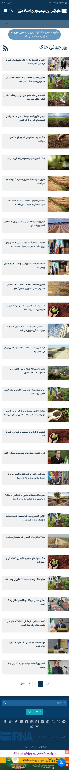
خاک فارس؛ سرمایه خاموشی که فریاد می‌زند (26, 159)
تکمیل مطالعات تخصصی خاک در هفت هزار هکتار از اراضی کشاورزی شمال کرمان (26, 286)
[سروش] (26, 722)
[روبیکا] (53, 722)
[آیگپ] (37, 722)
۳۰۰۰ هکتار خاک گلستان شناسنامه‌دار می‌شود (25, 537)
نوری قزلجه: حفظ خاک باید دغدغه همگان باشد (24, 453)
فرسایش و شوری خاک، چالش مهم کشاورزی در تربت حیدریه (24, 349)
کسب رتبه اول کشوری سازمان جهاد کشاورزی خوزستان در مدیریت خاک (26, 307)
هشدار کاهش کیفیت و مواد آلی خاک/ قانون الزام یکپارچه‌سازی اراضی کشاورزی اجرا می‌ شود (24, 413)
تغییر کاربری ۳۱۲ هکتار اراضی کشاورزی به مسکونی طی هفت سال (27, 371)
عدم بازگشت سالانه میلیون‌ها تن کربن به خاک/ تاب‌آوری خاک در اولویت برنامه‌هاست (25, 497)
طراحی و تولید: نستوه (33, 747)
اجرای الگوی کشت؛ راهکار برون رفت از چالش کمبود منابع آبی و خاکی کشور (25, 118)
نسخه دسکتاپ (34, 712)
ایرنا (39, 11)
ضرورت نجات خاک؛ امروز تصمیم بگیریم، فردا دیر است (25, 181)
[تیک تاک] (10, 722)
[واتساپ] (32, 727)
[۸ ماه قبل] (58, 120)
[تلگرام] (64, 722)
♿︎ (61, 762)
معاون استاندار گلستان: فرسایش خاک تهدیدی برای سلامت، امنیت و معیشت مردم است (25, 244)
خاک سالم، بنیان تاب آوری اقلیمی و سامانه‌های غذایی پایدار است (24, 392)
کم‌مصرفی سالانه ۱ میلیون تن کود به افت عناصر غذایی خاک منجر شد (25, 97)
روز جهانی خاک (53, 47)
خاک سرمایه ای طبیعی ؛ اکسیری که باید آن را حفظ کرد (25, 560)
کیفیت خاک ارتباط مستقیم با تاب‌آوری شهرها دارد (25, 434)
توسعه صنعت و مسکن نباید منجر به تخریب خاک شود (26, 644)
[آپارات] (48, 722)
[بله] (42, 722)
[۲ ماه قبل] (58, 64)
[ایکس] (58, 722)
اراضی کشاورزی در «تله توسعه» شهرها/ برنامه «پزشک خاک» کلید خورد (25, 518)
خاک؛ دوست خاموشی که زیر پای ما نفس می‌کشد (27, 139)
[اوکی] (5, 722)
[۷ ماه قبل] (58, 99)
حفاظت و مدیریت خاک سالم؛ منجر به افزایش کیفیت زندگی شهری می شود (25, 328)
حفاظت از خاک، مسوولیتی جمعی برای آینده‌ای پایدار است (24, 265)
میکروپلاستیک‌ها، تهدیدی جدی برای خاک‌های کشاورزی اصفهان (24, 223)
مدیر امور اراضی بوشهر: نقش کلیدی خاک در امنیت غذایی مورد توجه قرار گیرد (26, 476)
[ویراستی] (21, 722)
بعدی (22, 684)
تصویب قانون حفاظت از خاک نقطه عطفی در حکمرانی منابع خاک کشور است (25, 79)
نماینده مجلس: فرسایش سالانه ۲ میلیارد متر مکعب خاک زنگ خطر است (26, 623)
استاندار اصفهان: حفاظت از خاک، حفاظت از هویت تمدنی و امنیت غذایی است (26, 202)
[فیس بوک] (16, 722)
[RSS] (5, 48)
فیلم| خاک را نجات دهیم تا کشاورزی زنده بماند (25, 579)
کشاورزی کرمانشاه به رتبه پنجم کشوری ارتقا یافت (26, 665)
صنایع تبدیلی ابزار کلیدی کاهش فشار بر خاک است (26, 602)
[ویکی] (37, 727)
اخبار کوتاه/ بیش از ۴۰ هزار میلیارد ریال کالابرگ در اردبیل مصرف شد (25, 62)
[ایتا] (32, 722)
